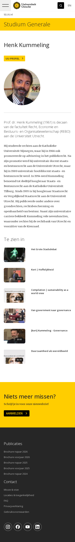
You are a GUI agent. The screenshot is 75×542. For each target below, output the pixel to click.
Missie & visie (11, 489)
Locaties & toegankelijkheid (19, 495)
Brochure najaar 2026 (15, 451)
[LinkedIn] (37, 527)
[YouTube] (27, 527)
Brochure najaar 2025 (15, 462)
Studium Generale (27, 24)
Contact (10, 481)
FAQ (6, 500)
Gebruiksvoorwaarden (16, 511)
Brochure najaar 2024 (15, 473)
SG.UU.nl (8, 14)
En (69, 5)
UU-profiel (12, 58)
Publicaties (13, 443)
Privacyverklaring (13, 506)
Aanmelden (14, 413)
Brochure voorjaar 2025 (17, 468)
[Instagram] (8, 527)
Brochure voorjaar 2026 (17, 457)
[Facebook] (18, 527)
